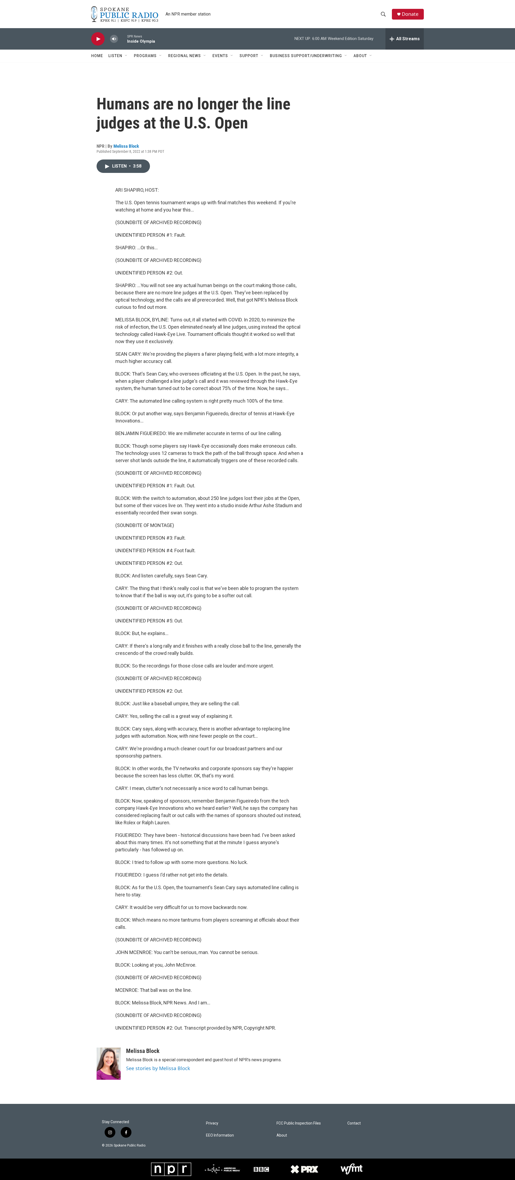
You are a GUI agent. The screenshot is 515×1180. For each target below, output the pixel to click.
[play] (98, 39)
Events (220, 56)
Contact (354, 1123)
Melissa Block (126, 146)
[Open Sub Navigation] (126, 56)
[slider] (122, 39)
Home (97, 56)
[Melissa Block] (109, 1064)
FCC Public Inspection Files (299, 1123)
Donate (410, 14)
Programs (145, 56)
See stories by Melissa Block (158, 1068)
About (360, 56)
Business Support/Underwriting (306, 56)
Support (249, 56)
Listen (115, 56)
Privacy (212, 1123)
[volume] (114, 39)
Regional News (184, 56)
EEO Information (220, 1135)
